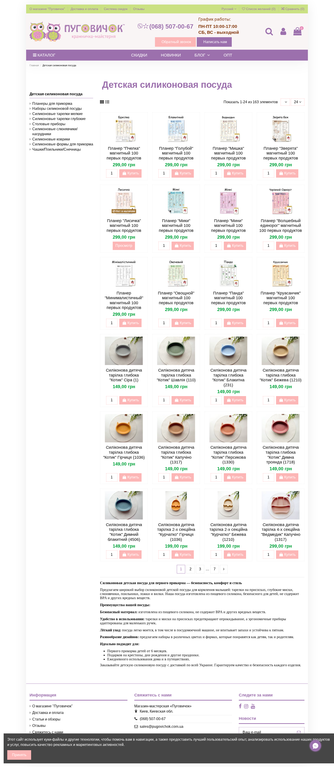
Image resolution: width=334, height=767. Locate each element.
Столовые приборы (48, 124)
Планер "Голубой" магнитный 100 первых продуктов (176, 153)
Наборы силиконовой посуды (57, 108)
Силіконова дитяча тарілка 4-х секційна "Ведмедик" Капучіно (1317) (280, 532)
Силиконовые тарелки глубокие (59, 119)
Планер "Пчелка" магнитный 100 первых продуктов (124, 153)
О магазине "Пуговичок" (48, 9)
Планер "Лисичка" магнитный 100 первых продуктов (124, 225)
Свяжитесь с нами (47, 732)
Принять (19, 755)
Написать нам (215, 42)
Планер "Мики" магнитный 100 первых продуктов (176, 225)
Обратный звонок (176, 42)
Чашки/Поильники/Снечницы (56, 149)
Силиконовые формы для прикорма (62, 144)
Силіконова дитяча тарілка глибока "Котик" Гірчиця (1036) (124, 452)
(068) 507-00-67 (171, 26)
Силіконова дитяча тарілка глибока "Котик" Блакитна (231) (228, 377)
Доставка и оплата (85, 9)
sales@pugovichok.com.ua (161, 726)
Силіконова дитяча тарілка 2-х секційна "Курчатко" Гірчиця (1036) (176, 532)
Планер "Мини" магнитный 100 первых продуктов (228, 225)
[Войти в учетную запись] (283, 31)
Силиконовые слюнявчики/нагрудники (54, 131)
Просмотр (123, 245)
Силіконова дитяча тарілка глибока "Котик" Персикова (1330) (228, 454)
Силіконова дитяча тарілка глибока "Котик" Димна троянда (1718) (281, 454)
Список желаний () (261, 9)
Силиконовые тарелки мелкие (57, 114)
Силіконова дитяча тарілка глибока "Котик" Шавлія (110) (176, 375)
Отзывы (139, 9)
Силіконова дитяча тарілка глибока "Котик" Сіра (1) (124, 375)
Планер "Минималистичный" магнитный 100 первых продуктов (124, 300)
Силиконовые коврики (51, 139)
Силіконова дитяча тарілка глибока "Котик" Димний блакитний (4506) (124, 532)
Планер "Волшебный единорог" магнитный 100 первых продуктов (280, 225)
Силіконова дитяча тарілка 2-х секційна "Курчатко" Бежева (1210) (228, 532)
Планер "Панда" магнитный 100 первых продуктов (228, 298)
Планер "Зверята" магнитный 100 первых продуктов (280, 153)
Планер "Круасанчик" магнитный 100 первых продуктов (281, 298)
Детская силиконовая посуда (56, 94)
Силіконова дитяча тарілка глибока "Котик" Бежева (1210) (281, 375)
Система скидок (116, 9)
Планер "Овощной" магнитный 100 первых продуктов (176, 298)
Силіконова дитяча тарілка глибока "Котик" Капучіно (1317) (176, 454)
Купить (133, 173)
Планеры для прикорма (52, 103)
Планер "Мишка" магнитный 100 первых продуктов (228, 153)
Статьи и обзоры (46, 719)
